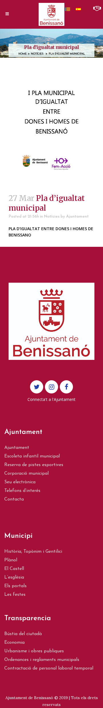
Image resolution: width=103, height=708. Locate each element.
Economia (14, 642)
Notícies (37, 54)
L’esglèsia (14, 577)
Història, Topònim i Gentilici (33, 551)
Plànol (10, 560)
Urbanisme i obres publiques (34, 651)
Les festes (14, 594)
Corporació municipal (26, 473)
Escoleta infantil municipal (32, 456)
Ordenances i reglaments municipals (41, 659)
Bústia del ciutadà (23, 634)
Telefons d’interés (22, 490)
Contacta (14, 499)
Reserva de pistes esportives (33, 465)
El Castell (14, 569)
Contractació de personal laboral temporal (48, 668)
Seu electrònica (19, 482)
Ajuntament (77, 216)
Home (22, 54)
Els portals (15, 586)
